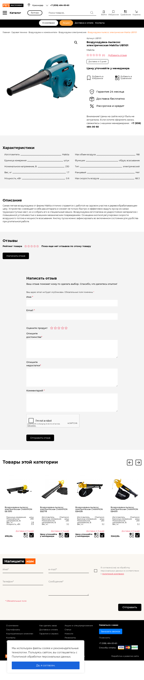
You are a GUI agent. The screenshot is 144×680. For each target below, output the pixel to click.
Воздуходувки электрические (72, 32)
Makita (90, 49)
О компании (48, 23)
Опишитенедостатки (33, 364)
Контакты (100, 23)
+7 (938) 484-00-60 (59, 5)
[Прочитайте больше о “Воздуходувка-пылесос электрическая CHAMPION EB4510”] (137, 535)
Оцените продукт (36, 328)
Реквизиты (70, 637)
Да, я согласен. (45, 665)
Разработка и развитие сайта (125, 656)
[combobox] (40, 5)
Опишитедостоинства (34, 335)
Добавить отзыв (117, 55)
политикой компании (113, 573)
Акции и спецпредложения (79, 625)
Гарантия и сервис (48, 633)
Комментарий (35, 390)
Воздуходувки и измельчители (43, 32)
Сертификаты (13, 629)
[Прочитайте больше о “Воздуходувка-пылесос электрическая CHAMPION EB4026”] (102, 535)
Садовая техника (19, 32)
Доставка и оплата (84, 23)
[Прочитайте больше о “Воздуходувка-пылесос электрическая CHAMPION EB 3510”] (31, 535)
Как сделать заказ (48, 625)
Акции (66, 23)
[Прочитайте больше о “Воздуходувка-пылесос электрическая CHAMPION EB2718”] (67, 535)
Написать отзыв (15, 255)
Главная (6, 32)
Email (30, 310)
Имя (29, 296)
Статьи (68, 629)
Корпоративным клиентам (19, 633)
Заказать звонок (110, 631)
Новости (69, 633)
